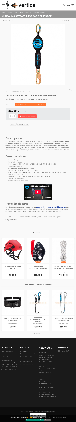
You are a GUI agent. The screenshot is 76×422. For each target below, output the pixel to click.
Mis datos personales (26, 361)
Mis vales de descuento (26, 364)
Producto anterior (8, 20)
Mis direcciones (24, 359)
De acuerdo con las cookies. (34, 419)
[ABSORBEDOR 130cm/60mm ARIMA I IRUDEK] (38, 302)
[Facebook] (59, 351)
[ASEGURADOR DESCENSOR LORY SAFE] (38, 251)
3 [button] (39, 333)
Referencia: (9, 91)
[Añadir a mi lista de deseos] (69, 90)
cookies (30, 417)
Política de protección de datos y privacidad (8, 359)
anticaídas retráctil (22, 124)
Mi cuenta (24, 347)
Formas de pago (6, 354)
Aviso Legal (5, 356)
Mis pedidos (23, 351)
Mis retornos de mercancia (27, 354)
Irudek (13, 124)
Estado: (8, 102)
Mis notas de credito (25, 356)
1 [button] (34, 333)
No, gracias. (48, 419)
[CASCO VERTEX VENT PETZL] (12, 251)
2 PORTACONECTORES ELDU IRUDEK (12, 319)
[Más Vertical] (21, 5)
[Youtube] (63, 351)
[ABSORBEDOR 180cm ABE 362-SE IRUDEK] (63, 302)
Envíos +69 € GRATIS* (8, 351)
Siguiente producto (67, 20)
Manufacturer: (23, 91)
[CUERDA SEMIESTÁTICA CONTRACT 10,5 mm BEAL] (63, 251)
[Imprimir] (71, 90)
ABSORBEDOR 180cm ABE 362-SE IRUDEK (63, 319)
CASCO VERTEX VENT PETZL (13, 268)
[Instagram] (67, 351)
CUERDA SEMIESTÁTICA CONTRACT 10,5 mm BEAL (63, 268)
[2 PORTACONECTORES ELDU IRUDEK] (12, 302)
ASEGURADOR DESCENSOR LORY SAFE (38, 268)
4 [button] (41, 333)
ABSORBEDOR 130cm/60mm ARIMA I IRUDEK (38, 319)
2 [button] (37, 333)
